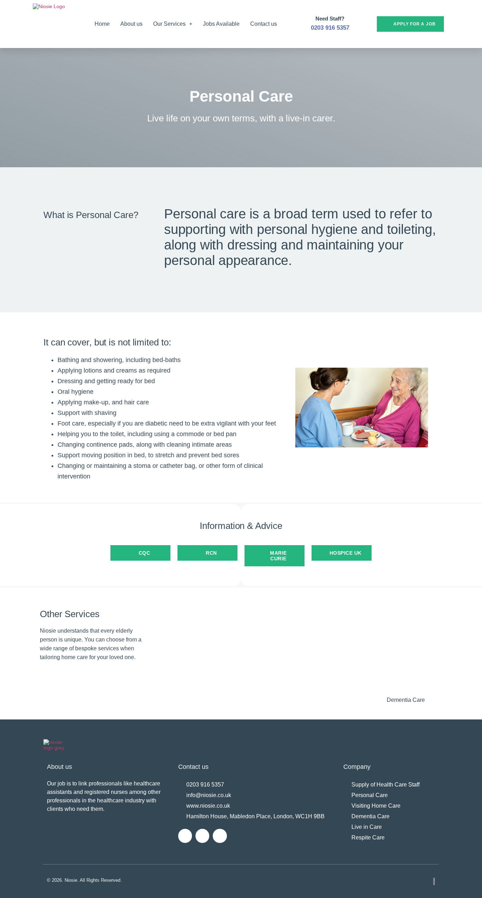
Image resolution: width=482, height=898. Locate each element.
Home (102, 24)
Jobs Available (221, 24)
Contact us (263, 24)
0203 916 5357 (330, 27)
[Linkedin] (185, 836)
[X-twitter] (202, 836)
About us (131, 24)
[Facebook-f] (220, 836)
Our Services (169, 24)
